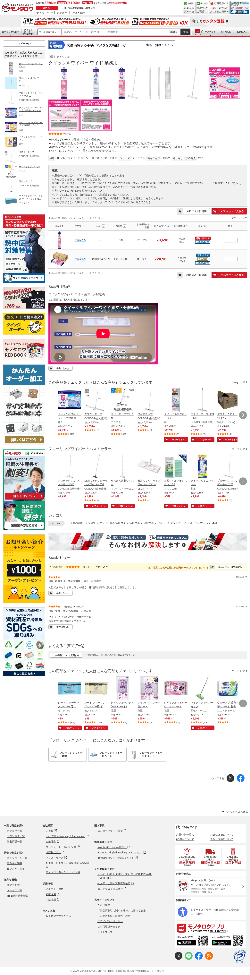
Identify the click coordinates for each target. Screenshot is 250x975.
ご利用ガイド (189, 827)
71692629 (80, 259)
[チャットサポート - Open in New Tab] (202, 7)
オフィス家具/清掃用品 (112, 522)
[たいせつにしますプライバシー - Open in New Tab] (239, 956)
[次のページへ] (243, 415)
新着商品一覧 (14, 841)
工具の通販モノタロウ (83, 522)
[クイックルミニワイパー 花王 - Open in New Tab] (202, 467)
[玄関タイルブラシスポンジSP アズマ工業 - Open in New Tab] (176, 467)
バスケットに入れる (232, 211)
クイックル (63, 56)
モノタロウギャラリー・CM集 (63, 872)
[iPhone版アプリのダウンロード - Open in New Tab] (192, 941)
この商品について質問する (66, 655)
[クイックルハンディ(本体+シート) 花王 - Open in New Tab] (122, 688)
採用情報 (48, 883)
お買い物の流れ (185, 834)
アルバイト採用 (54, 888)
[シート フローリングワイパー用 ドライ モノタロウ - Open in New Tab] (96, 688)
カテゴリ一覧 (14, 830)
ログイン (47, 8)
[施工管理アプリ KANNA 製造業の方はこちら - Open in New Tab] (24, 529)
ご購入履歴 (78, 13)
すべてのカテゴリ (47, 32)
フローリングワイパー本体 (202, 522)
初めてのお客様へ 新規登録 (81, 8)
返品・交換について (221, 839)
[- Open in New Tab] (187, 857)
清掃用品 (134, 522)
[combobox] (115, 32)
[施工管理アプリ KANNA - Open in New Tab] (24, 499)
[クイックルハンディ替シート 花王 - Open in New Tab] (149, 688)
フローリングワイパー (170, 522)
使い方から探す (16, 868)
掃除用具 (149, 522)
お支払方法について (221, 834)
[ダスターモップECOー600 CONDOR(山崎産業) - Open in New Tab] (202, 400)
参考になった (62, 368)
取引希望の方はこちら (58, 916)
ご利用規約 (103, 905)
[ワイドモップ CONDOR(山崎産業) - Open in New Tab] (149, 400)
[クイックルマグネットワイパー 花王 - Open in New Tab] (176, 400)
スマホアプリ (14, 890)
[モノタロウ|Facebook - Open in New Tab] (199, 958)
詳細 (173, 32)
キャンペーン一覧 (17, 858)
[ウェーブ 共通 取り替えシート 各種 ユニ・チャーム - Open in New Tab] (229, 688)
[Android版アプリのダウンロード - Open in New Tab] (228, 941)
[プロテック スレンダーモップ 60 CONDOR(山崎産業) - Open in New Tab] (229, 467)
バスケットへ (178, 439)
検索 (185, 31)
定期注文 (62, 13)
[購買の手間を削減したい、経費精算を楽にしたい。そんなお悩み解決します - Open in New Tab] (147, 542)
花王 (51, 56)
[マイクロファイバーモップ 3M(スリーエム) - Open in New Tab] (202, 688)
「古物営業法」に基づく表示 (113, 915)
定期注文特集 (14, 863)
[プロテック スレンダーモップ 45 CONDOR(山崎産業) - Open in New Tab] (69, 467)
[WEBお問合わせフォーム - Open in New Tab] (189, 7)
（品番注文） (28, 32)
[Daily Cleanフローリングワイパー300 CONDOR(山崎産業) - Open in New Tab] (96, 467)
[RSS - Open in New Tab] (209, 958)
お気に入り (242, 31)
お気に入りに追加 (196, 211)
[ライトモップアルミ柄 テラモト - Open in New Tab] (122, 400)
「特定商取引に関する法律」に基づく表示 (121, 910)
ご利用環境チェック (108, 926)
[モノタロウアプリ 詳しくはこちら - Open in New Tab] (210, 927)
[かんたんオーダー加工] (24, 444)
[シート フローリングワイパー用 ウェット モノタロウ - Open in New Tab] (69, 688)
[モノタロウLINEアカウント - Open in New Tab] (189, 958)
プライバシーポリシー (110, 921)
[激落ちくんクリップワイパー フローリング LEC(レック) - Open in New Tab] (149, 467)
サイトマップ (105, 932)
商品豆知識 (13, 885)
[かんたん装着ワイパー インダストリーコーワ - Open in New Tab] (122, 467)
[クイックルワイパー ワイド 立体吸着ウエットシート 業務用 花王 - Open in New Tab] (69, 400)
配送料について (185, 839)
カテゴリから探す (10, 31)
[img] (18, 8)
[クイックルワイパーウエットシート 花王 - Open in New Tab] (176, 688)
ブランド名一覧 (16, 836)
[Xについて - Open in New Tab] (178, 958)
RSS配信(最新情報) (18, 895)
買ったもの (226, 31)
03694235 (80, 240)
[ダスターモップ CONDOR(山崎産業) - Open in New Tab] (96, 400)
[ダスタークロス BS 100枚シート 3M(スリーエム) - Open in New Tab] (229, 400)
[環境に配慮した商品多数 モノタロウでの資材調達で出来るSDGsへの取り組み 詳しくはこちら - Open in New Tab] (24, 675)
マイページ (42, 13)
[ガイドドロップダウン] (219, 10)
